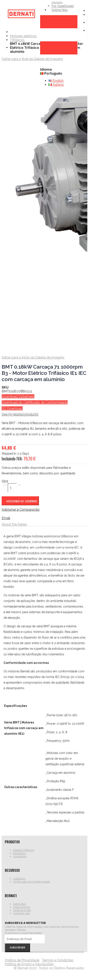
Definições (48, 43)
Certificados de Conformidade (31, 881)
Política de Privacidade (22, 960)
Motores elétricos (23, 36)
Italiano (58, 85)
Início (11, 32)
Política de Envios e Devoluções (29, 964)
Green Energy (21, 907)
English (58, 81)
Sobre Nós (19, 903)
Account (46, 17)
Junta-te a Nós (22, 910)
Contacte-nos (21, 913)
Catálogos (19, 878)
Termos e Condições (57, 960)
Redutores (19, 853)
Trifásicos (17, 40)
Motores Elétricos (23, 850)
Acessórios (19, 856)
